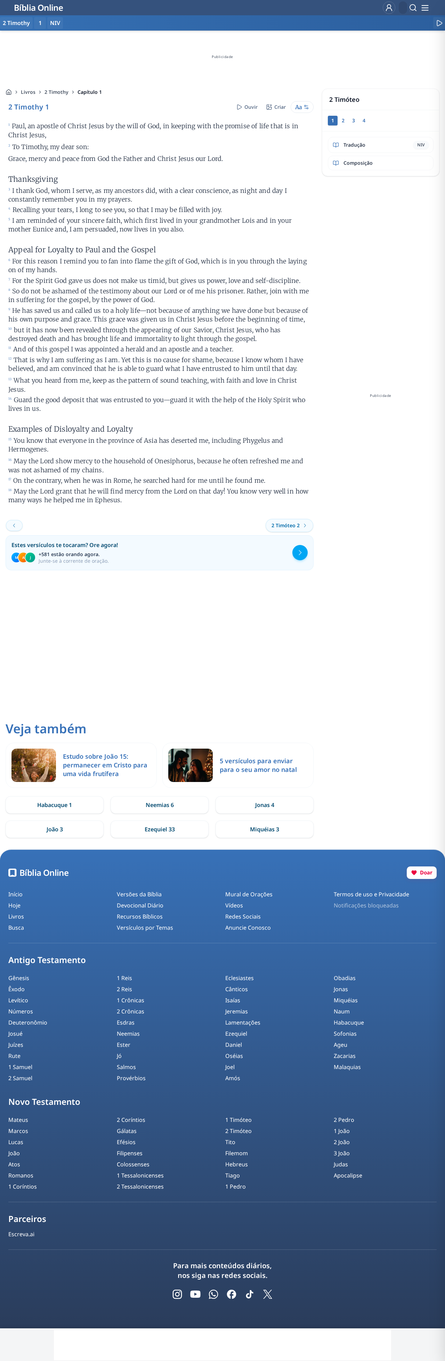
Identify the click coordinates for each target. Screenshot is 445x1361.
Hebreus (236, 1164)
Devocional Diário (140, 905)
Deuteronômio (27, 1022)
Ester (123, 1045)
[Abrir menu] (425, 7)
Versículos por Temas (145, 927)
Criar (280, 107)
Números (20, 1011)
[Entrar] (389, 7)
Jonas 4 (264, 805)
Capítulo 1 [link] (90, 92)
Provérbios (131, 1078)
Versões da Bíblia (139, 894)
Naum (342, 1011)
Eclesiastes (239, 978)
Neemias (128, 1033)
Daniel (233, 1045)
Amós (232, 1078)
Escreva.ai (21, 1234)
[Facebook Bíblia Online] (231, 1294)
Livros (28, 92)
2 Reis (124, 989)
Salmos (126, 1067)
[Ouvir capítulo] (439, 23)
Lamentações (242, 1022)
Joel (230, 1067)
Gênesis (18, 978)
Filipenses (130, 1153)
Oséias (234, 1056)
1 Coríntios (22, 1186)
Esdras (126, 1022)
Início (15, 894)
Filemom (236, 1153)
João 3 (55, 829)
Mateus (18, 1120)
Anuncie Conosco (248, 927)
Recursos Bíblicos (140, 916)
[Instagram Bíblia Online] (177, 1294)
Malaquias (347, 1067)
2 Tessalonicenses (140, 1186)
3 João (342, 1153)
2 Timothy (56, 92)
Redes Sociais (243, 916)
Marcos (18, 1131)
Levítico (18, 1000)
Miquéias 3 (264, 829)
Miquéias (346, 1000)
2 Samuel (20, 1078)
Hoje (14, 905)
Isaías (232, 1000)
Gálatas (127, 1131)
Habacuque (349, 1022)
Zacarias (345, 1056)
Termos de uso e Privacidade (371, 894)
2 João (342, 1142)
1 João (342, 1131)
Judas (341, 1164)
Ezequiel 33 (160, 829)
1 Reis (124, 978)
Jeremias (236, 1011)
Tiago (232, 1175)
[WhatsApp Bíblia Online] (213, 1294)
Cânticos (236, 989)
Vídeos (234, 905)
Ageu (340, 1045)
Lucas (15, 1142)
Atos (14, 1164)
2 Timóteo (238, 1131)
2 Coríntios (131, 1120)
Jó (119, 1056)
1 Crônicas (130, 1000)
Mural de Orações (249, 894)
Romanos (20, 1175)
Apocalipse (348, 1175)
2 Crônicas (130, 1011)
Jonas (341, 989)
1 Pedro (235, 1186)
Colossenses (133, 1164)
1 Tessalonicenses (140, 1175)
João (14, 1153)
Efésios (126, 1142)
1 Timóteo (238, 1120)
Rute (14, 1056)
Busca (16, 927)
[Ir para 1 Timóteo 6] (14, 525)
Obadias (345, 978)
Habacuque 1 (54, 805)
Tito (230, 1142)
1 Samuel (20, 1067)
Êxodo (16, 989)
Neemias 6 (160, 805)
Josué (15, 1033)
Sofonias (345, 1033)
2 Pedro (344, 1120)
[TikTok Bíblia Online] (249, 1294)
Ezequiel (236, 1033)
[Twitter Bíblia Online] (267, 1294)
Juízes (15, 1045)
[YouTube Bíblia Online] (195, 1294)
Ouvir (251, 107)
